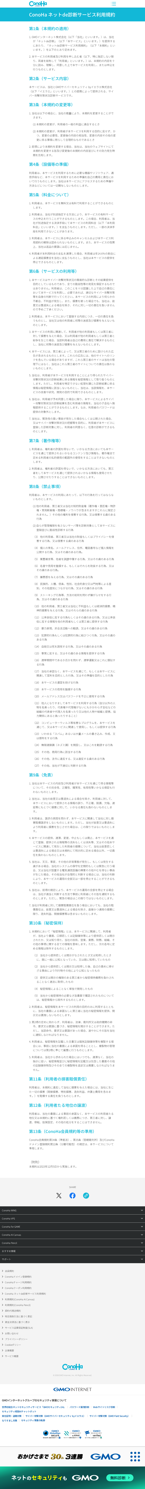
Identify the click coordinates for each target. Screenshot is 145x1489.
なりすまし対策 (9, 1420)
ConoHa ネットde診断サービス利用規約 (25, 1293)
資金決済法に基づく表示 (17, 1322)
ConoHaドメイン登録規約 (18, 1276)
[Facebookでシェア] (72, 1196)
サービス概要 (12, 1356)
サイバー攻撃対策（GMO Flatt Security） (109, 1415)
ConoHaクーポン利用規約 (18, 1287)
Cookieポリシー (13, 1344)
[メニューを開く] (113, 3)
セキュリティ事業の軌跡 (33, 1420)
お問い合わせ (12, 1333)
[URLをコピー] (86, 1196)
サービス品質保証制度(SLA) (19, 1327)
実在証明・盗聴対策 (12, 1415)
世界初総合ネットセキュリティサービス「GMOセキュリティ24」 (34, 1407)
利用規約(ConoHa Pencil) (18, 1305)
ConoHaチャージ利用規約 (18, 1282)
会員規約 (9, 1270)
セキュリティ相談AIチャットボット (19, 1411)
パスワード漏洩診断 (79, 1407)
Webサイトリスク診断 (104, 1407)
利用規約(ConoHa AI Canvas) (20, 1299)
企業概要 (9, 1350)
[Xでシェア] (59, 1196)
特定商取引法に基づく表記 (18, 1316)
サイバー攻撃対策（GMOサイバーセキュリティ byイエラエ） (55, 1415)
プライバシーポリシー (16, 1339)
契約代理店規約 (13, 1310)
